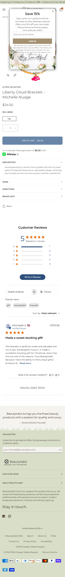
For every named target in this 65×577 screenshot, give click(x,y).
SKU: (7, 112)
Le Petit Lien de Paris (11, 87)
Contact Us (14, 541)
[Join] (58, 449)
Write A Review (32, 277)
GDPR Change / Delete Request (30, 547)
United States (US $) (31, 528)
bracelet (34, 305)
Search (30, 536)
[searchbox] (18, 291)
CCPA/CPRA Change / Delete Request (20, 552)
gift (8, 305)
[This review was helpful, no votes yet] (50, 374)
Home (5, 17)
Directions (8, 189)
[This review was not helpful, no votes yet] (56, 374)
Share (9, 206)
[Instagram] (9, 516)
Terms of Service (49, 552)
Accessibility (46, 541)
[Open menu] (5, 9)
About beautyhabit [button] (12, 483)
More (5, 182)
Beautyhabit (12, 536)
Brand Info (8, 196)
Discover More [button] (10, 474)
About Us (42, 536)
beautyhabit (20, 305)
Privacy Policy (29, 541)
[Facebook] (3, 516)
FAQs (53, 536)
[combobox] (46, 313)
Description (9, 162)
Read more (25, 363)
